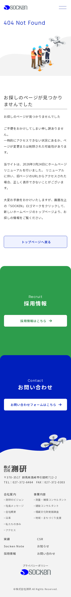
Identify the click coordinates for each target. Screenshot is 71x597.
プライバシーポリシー (35, 565)
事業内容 (40, 494)
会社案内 (10, 494)
